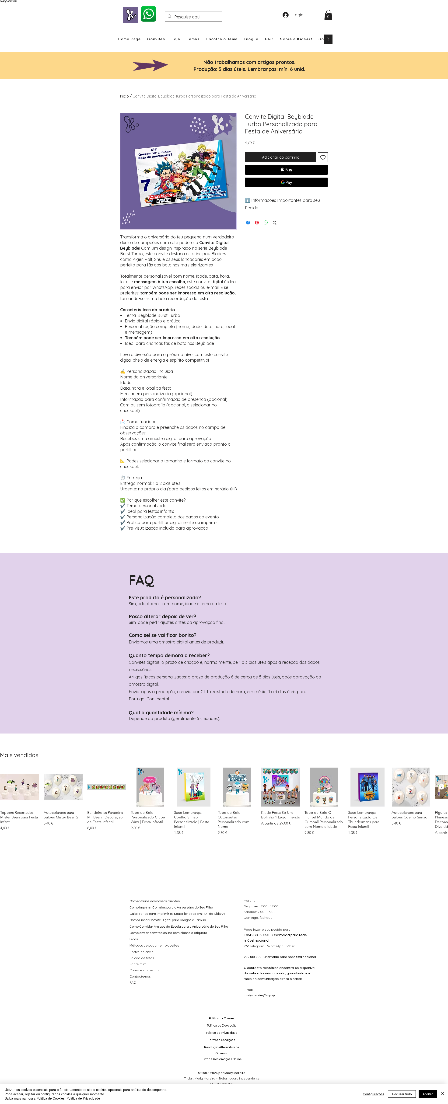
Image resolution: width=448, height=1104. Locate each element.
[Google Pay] (286, 182)
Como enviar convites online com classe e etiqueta (168, 933)
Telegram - (258, 946)
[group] (224, 801)
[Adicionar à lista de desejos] (323, 157)
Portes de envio (142, 952)
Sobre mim (138, 964)
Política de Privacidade (83, 1098)
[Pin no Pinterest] (257, 222)
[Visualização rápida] (19, 787)
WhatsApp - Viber (280, 946)
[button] (328, 15)
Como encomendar (145, 970)
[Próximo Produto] (441, 787)
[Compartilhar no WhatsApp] (266, 222)
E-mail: (249, 990)
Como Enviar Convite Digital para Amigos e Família (168, 920)
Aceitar (428, 1094)
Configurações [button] (373, 1094)
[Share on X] (274, 222)
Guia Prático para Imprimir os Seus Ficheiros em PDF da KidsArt (177, 913)
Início (124, 96)
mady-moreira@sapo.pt (260, 995)
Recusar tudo (402, 1094)
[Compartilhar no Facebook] (248, 222)
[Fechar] (442, 1093)
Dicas (134, 939)
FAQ (133, 982)
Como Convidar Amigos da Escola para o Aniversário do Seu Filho (179, 926)
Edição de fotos (142, 958)
